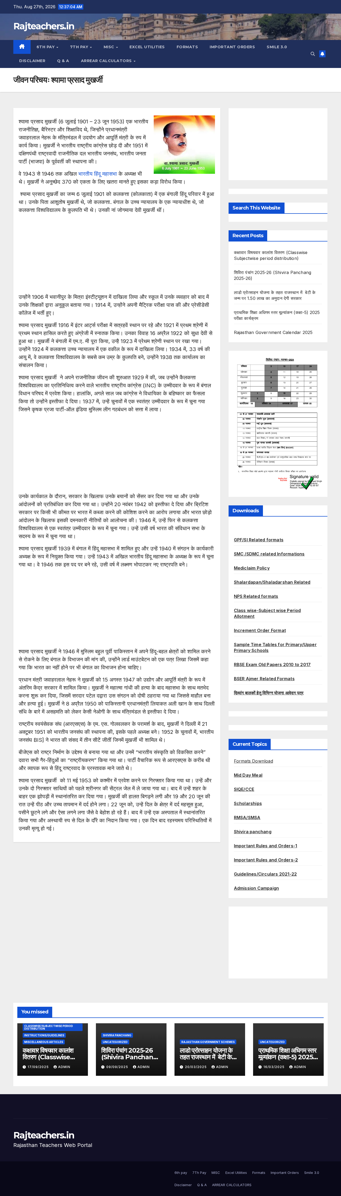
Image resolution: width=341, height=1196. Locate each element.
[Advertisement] (117, 255)
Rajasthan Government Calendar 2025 (273, 332)
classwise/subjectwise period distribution (48, 1027)
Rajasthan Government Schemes (208, 1042)
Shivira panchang (252, 831)
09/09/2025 (117, 1067)
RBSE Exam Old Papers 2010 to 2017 (272, 664)
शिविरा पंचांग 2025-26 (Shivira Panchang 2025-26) (129, 1057)
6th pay (46, 47)
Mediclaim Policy (252, 568)
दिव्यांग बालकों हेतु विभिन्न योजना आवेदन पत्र (269, 692)
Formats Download (253, 761)
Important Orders (232, 47)
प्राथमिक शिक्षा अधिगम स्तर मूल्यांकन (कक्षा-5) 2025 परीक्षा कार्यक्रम (287, 1057)
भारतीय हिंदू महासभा (97, 174)
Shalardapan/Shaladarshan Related (272, 582)
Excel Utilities (147, 47)
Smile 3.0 (277, 47)
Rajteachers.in (43, 26)
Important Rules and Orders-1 (265, 845)
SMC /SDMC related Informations (269, 554)
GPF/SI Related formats (258, 539)
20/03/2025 (196, 1067)
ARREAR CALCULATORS (107, 60)
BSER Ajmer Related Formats (264, 678)
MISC (110, 47)
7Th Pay (80, 47)
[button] (313, 54)
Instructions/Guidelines (44, 1035)
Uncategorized (115, 1042)
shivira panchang (117, 1035)
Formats (187, 47)
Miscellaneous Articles (43, 1042)
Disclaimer (32, 60)
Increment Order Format (260, 630)
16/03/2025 (274, 1067)
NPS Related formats (256, 596)
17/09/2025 (39, 1067)
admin (64, 1067)
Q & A (63, 60)
